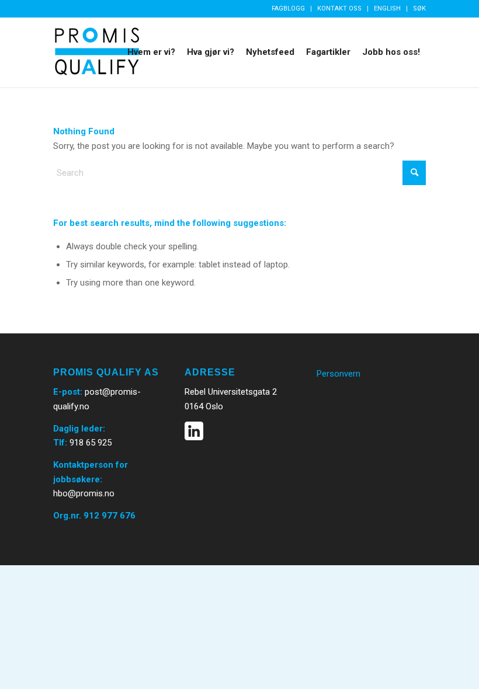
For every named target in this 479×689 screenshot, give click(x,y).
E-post (66, 392)
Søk (419, 8)
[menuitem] (288, 9)
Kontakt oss (339, 8)
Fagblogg (288, 8)
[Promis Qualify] (97, 52)
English (387, 8)
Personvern (338, 373)
